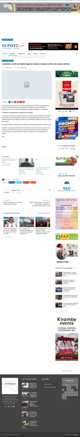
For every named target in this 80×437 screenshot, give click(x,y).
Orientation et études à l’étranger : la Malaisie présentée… (69, 282)
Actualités (12, 53)
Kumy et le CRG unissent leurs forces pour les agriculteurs (69, 289)
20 (63, 395)
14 (65, 392)
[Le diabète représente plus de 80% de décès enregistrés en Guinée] (10, 162)
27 (63, 397)
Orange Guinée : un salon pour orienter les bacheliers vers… (70, 274)
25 (74, 395)
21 (65, 395)
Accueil (5, 53)
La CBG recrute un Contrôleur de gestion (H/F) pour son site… (70, 305)
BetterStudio (75, 434)
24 (72, 395)
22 (67, 395)
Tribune (35, 53)
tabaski (17, 179)
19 (77, 392)
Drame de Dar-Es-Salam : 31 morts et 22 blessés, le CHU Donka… (30, 424)
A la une (6, 217)
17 (72, 392)
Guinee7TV (21, 53)
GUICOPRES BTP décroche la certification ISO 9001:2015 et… (70, 297)
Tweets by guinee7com (67, 370)
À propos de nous (48, 384)
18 (74, 392)
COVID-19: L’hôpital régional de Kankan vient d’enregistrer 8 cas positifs (26, 169)
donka (13, 179)
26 (77, 395)
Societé (11, 60)
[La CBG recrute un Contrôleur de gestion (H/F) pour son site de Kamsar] (58, 305)
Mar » (66, 399)
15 (67, 392)
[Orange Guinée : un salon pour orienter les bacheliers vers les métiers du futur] (58, 274)
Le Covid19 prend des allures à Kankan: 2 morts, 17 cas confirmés (43, 169)
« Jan (63, 399)
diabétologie (8, 179)
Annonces (42, 53)
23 (70, 395)
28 (65, 397)
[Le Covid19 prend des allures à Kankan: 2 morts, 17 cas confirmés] (43, 162)
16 (70, 392)
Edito (29, 53)
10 (72, 389)
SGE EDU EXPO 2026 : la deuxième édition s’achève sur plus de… (30, 404)
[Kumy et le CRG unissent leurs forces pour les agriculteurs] (58, 289)
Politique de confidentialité (50, 387)
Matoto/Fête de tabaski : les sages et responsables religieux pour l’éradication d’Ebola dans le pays (40, 204)
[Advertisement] (40, 27)
